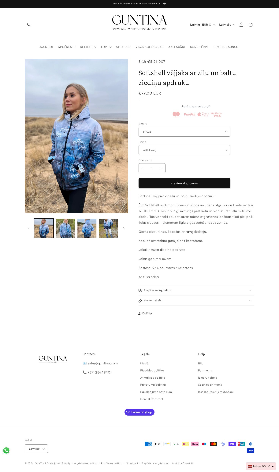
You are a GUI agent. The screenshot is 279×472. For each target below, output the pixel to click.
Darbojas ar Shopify (59, 463)
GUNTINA (40, 463)
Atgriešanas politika (85, 463)
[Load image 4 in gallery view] (108, 228)
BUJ (201, 363)
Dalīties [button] (147, 313)
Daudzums (145, 160)
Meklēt (145, 363)
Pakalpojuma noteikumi (156, 391)
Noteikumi (132, 463)
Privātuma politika (153, 384)
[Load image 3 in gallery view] (87, 228)
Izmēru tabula (208, 377)
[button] (29, 24)
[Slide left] (29, 228)
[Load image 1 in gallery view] (44, 228)
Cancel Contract (151, 399)
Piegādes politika (152, 370)
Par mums (205, 370)
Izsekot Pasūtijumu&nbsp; (216, 391)
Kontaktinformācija (183, 463)
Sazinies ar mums (210, 384)
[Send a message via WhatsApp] (6, 450)
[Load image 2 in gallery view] (65, 228)
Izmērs (143, 123)
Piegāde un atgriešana (155, 463)
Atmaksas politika (152, 377)
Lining (142, 142)
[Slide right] (124, 228)
